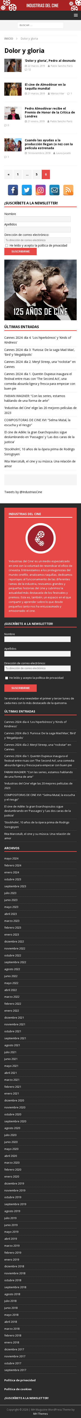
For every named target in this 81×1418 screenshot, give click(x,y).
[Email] (54, 190)
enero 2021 (11, 1093)
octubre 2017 (12, 1363)
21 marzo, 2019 (36, 93)
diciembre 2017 (14, 1349)
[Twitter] (26, 190)
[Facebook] (13, 190)
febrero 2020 (12, 1169)
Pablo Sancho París (62, 65)
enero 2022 (11, 1011)
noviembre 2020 (14, 1107)
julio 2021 (10, 1052)
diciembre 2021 (14, 1017)
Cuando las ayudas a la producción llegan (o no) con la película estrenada (49, 144)
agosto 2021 (12, 1045)
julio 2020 (10, 1135)
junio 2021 (10, 1059)
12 (29, 69)
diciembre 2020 (14, 1100)
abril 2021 (10, 1073)
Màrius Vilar (57, 93)
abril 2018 (10, 1322)
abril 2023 (10, 914)
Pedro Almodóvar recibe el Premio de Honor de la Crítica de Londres (50, 112)
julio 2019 (10, 1218)
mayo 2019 (11, 1232)
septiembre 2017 (15, 1370)
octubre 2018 (12, 1280)
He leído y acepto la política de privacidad (38, 245)
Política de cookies (18, 1389)
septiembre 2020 (15, 1121)
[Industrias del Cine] (40, 8)
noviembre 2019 (14, 1190)
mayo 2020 (11, 1149)
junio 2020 (10, 1142)
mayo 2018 (11, 1315)
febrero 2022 (12, 1004)
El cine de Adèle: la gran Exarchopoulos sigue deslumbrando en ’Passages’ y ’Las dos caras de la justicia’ (39, 437)
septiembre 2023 (15, 886)
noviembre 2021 (14, 1024)
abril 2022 (10, 990)
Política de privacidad (20, 1380)
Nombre (10, 214)
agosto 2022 (12, 969)
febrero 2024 (12, 865)
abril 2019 (10, 1239)
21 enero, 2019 (36, 121)
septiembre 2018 (15, 1287)
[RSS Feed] (68, 190)
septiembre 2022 (15, 962)
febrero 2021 (12, 1087)
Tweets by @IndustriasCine (23, 492)
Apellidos (10, 224)
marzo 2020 (11, 1162)
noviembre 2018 (14, 1273)
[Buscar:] (40, 25)
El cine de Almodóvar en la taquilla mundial (45, 86)
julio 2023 (10, 893)
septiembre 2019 (15, 1204)
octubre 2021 (12, 1031)
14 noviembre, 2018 (39, 153)
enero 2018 (11, 1342)
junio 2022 (10, 976)
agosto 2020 (12, 1128)
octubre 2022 (12, 955)
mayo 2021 (11, 1066)
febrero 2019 (12, 1253)
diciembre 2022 (14, 941)
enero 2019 (11, 1259)
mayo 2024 (11, 858)
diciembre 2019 (14, 1183)
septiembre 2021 (15, 1038)
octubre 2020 (12, 1114)
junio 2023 (10, 900)
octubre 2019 (12, 1197)
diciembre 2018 (14, 1266)
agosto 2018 (12, 1294)
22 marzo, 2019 (36, 65)
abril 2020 (10, 1156)
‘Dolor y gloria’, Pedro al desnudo (50, 60)
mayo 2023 (11, 907)
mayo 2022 (11, 983)
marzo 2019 (11, 1246)
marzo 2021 (11, 1080)
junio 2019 (10, 1225)
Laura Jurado (63, 153)
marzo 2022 (11, 997)
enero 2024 (11, 872)
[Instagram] (40, 190)
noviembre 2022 (14, 948)
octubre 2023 (12, 879)
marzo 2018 (11, 1329)
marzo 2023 (11, 921)
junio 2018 (10, 1308)
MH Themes (40, 1414)
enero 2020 (11, 1176)
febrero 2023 (12, 927)
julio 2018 (10, 1301)
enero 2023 (11, 934)
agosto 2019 (12, 1211)
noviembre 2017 (14, 1356)
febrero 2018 (12, 1335)
